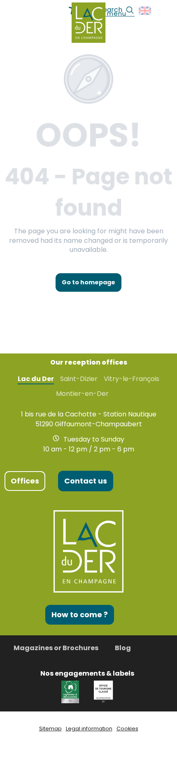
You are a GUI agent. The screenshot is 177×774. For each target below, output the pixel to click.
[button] (145, 10)
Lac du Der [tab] (36, 379)
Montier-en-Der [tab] (82, 393)
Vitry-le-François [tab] (131, 379)
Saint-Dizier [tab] (79, 379)
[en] (145, 10)
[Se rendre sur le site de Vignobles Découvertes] (71, 691)
